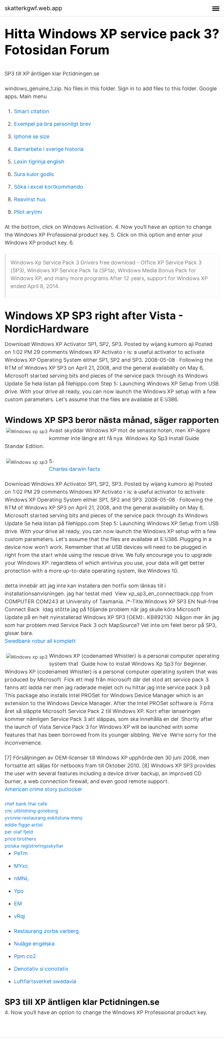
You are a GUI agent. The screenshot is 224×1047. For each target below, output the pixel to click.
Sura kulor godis (34, 174)
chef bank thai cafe (26, 804)
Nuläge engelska (34, 944)
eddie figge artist (24, 825)
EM (18, 903)
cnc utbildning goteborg (31, 811)
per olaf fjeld (19, 832)
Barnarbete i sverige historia (48, 149)
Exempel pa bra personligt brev (52, 124)
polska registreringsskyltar (34, 846)
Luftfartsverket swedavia (45, 981)
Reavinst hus (30, 199)
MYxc (21, 866)
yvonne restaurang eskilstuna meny (44, 818)
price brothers (20, 839)
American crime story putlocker (43, 789)
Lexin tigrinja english (39, 162)
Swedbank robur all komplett (40, 641)
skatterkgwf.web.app (33, 8)
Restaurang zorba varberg (46, 931)
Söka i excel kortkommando (48, 187)
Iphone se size (31, 136)
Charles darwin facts (74, 469)
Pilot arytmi (28, 212)
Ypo (19, 891)
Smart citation (31, 111)
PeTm (21, 853)
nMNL (21, 878)
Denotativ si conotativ (41, 969)
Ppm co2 (25, 956)
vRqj (19, 916)
